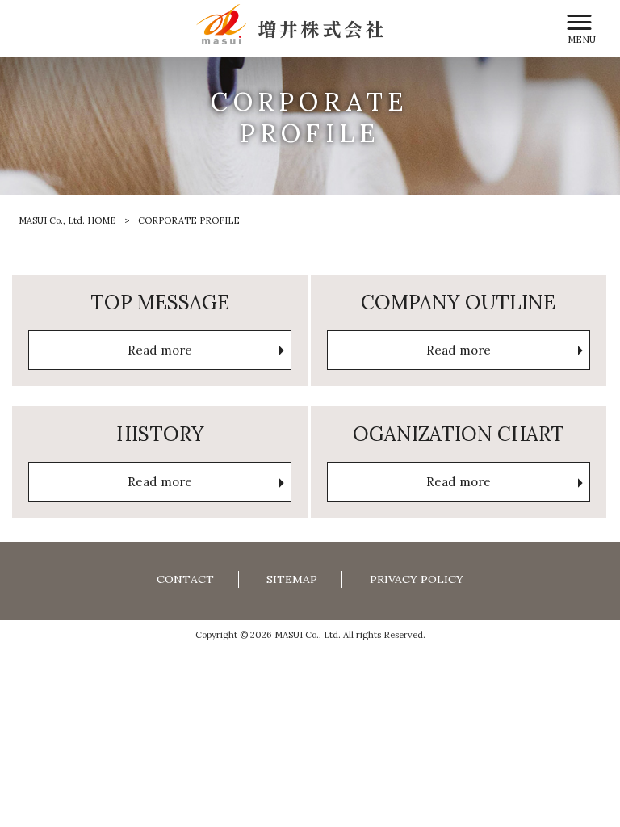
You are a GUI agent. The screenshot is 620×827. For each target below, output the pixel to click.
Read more (160, 350)
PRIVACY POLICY (416, 579)
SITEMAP (291, 579)
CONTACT (185, 579)
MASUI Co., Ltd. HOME (67, 220)
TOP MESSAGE (159, 302)
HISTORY (160, 434)
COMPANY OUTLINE (458, 302)
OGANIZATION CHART (458, 434)
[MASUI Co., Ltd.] (289, 23)
